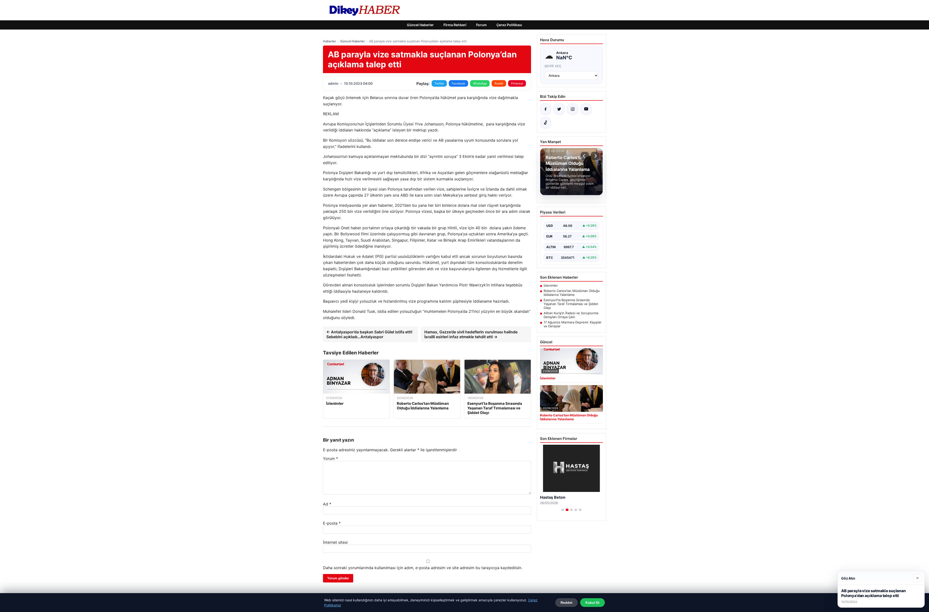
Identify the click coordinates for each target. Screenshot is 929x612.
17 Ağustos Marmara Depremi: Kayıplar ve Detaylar (572, 324)
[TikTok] (545, 122)
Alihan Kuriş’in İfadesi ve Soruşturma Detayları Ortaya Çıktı (571, 315)
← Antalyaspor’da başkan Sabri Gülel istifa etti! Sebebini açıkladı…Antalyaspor (369, 334)
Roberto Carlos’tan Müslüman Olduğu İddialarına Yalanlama (572, 293)
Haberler (329, 41)
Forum (481, 25)
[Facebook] (545, 109)
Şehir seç (553, 66)
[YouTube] (586, 109)
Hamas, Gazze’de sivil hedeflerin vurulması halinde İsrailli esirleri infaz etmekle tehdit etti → (470, 334)
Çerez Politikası (509, 25)
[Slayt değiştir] (562, 510)
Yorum (330, 458)
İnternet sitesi (335, 542)
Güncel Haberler (420, 25)
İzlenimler (551, 285)
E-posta (332, 523)
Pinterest (517, 83)
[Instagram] (572, 109)
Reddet (566, 602)
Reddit (498, 83)
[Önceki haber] (585, 156)
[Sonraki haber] (595, 156)
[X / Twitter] (559, 109)
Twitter (439, 83)
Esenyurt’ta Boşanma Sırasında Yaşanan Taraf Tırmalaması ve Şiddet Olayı (571, 304)
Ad (327, 504)
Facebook (458, 83)
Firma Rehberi (454, 25)
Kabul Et (592, 602)
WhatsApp (480, 83)
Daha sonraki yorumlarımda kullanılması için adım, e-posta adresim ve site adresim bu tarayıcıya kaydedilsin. (422, 567)
